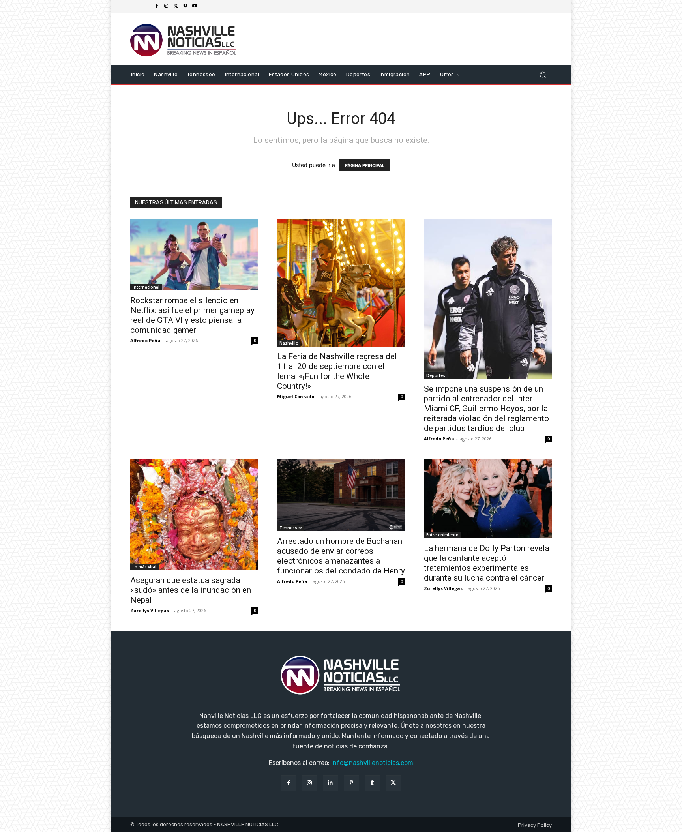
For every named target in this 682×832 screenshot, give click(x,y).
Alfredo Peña (145, 340)
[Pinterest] (351, 783)
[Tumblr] (372, 783)
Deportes (435, 375)
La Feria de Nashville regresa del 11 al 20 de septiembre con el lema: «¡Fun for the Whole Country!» (337, 371)
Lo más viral (144, 567)
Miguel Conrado (295, 396)
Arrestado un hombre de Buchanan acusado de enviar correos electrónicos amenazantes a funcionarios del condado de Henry (341, 555)
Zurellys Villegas (149, 610)
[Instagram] (166, 6)
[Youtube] (194, 6)
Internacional (146, 287)
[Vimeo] (185, 6)
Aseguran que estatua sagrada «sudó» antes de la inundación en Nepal (190, 590)
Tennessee (290, 527)
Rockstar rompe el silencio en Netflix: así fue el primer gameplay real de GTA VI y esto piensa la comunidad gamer (192, 315)
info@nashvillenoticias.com (372, 762)
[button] (542, 74)
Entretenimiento (442, 535)
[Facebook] (156, 6)
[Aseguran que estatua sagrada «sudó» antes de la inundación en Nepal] (194, 514)
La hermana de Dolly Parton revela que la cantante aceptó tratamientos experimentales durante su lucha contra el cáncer (486, 563)
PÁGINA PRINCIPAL (364, 165)
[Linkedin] (330, 783)
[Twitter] (175, 6)
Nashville (288, 343)
